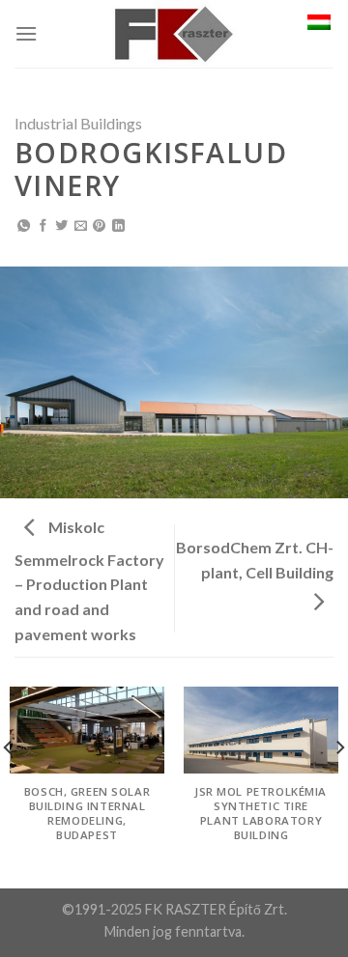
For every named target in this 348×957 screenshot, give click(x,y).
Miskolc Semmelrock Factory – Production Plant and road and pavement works (89, 580)
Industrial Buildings (78, 123)
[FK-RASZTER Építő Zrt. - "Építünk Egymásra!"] (174, 34)
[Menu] (26, 33)
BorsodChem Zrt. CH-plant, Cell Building (255, 559)
